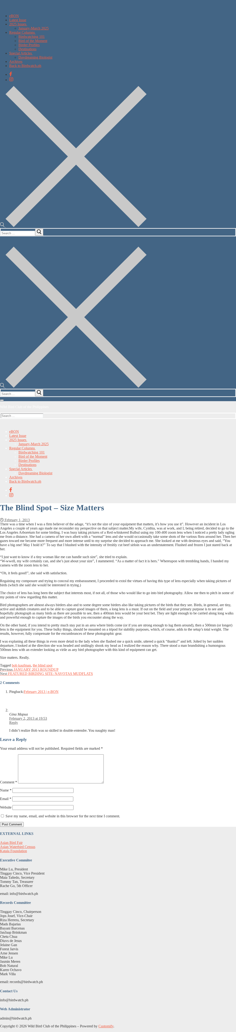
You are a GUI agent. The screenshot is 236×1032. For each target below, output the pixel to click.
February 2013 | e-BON (41, 692)
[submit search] (39, 232)
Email (5, 799)
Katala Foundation (13, 851)
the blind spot (42, 665)
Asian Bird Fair (11, 843)
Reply (13, 723)
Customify (105, 1026)
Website (6, 807)
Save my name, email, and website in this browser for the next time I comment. (63, 816)
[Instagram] (11, 79)
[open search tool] (73, 226)
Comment (8, 782)
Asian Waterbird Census (17, 847)
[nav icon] (2, 400)
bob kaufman (21, 665)
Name (6, 790)
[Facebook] (10, 74)
